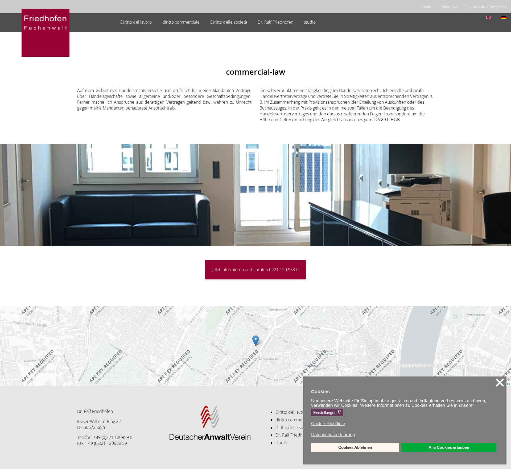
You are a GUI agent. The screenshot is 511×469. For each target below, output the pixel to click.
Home (427, 6)
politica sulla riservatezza (486, 6)
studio (310, 22)
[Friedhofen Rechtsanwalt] (45, 33)
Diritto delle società (228, 22)
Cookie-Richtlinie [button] (328, 423)
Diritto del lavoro (136, 22)
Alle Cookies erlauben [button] (448, 447)
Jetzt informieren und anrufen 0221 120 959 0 (255, 270)
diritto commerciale (181, 22)
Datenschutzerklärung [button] (333, 434)
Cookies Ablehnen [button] (355, 447)
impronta (449, 6)
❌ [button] (499, 382)
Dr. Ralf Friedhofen (275, 22)
